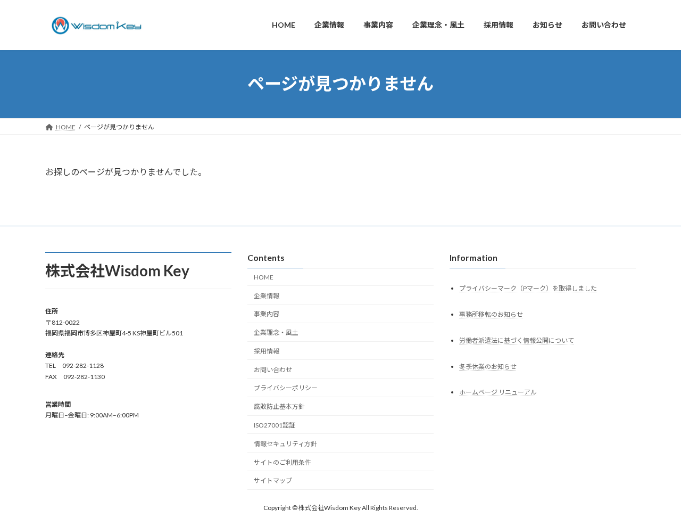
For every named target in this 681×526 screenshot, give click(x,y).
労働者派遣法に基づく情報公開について (516, 340)
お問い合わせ (273, 369)
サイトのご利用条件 (282, 462)
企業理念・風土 (276, 332)
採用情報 (266, 351)
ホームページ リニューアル (498, 392)
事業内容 (266, 314)
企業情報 (266, 295)
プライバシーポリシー (286, 388)
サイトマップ (273, 480)
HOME (263, 277)
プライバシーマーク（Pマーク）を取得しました (528, 288)
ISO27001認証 (274, 425)
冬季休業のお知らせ (488, 366)
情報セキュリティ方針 (285, 444)
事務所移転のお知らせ (491, 314)
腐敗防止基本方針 (279, 406)
